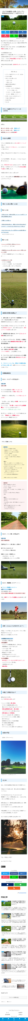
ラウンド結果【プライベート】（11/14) (14, 74)
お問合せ (20, 1014)
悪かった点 (9, 82)
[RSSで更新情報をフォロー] (14, 888)
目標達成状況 (9, 86)
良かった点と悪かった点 (11, 78)
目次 (12, 71)
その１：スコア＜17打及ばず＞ (14, 88)
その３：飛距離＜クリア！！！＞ (14, 94)
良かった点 (9, 80)
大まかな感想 (9, 76)
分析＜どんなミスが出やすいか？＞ (13, 96)
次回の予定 (8, 100)
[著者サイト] (7, 884)
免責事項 (20, 1012)
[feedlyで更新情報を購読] (20, 884)
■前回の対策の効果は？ (11, 84)
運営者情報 (7, 1014)
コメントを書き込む (14, 997)
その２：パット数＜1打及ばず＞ (14, 92)
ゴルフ (4, 866)
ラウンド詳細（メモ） (13, 90)
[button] (25, 472)
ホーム (7, 1012)
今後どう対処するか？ (11, 98)
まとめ (7, 102)
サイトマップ (14, 1016)
